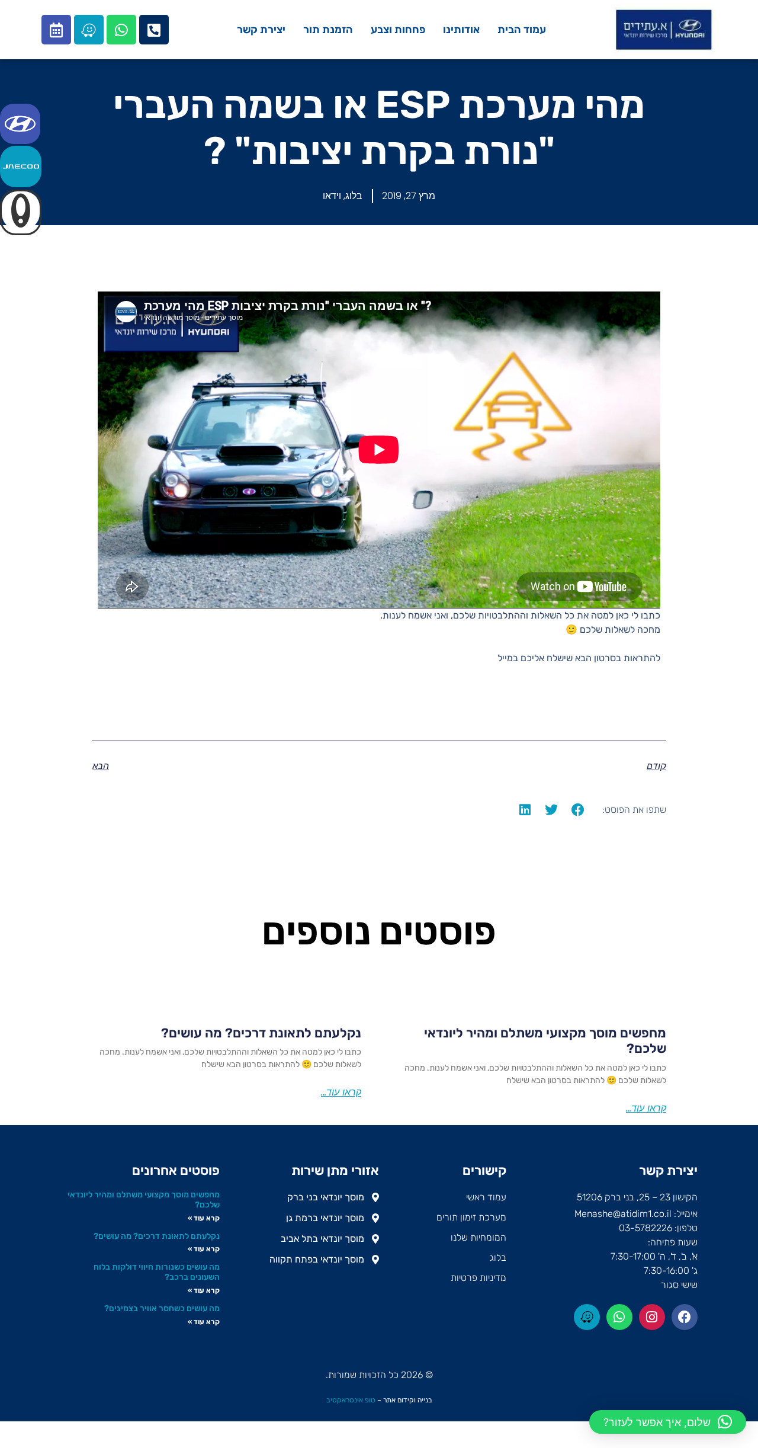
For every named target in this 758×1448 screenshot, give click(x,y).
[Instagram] (652, 1317)
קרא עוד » (204, 1218)
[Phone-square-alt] (154, 29)
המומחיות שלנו (478, 1237)
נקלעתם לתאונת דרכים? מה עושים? (261, 1033)
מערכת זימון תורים (471, 1217)
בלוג (353, 196)
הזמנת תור (328, 29)
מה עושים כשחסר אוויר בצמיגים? (162, 1308)
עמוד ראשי (486, 1197)
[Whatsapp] (121, 29)
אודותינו (461, 29)
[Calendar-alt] (56, 29)
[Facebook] (685, 1317)
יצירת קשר (261, 29)
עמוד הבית (521, 29)
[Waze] (89, 29)
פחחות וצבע (398, 29)
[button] (578, 809)
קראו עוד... (646, 1108)
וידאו (332, 196)
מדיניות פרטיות (478, 1277)
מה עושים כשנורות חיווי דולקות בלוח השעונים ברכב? (157, 1272)
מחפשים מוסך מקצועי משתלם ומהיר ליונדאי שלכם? (545, 1040)
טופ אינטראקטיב (350, 1400)
